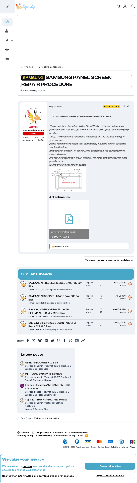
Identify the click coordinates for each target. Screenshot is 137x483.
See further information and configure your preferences (38, 476)
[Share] (123, 106)
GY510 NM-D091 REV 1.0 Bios (41, 362)
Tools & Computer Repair (38, 380)
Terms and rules (78, 432)
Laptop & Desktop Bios (60, 289)
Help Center (43, 432)
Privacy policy (25, 435)
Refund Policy (44, 435)
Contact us (59, 432)
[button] (12, 31)
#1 (128, 106)
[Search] (133, 7)
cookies (27, 466)
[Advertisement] (76, 41)
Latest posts (32, 354)
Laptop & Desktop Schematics (40, 395)
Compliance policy (64, 435)
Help (80, 435)
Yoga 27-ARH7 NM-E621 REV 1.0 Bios (46, 399)
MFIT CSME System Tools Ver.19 (43, 374)
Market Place (128, 447)
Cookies (24, 432)
